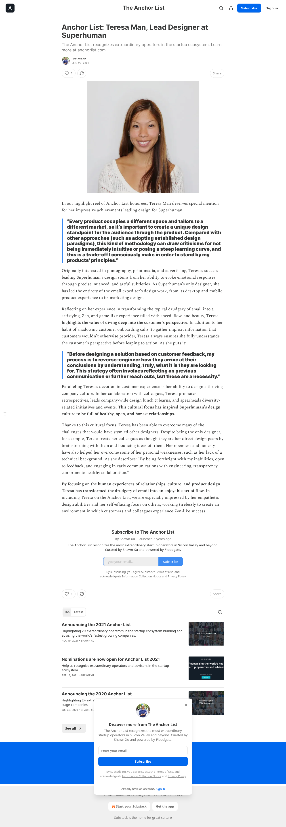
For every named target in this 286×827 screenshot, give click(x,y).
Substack (121, 817)
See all (70, 728)
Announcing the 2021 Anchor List (96, 624)
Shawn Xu (79, 58)
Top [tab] (66, 612)
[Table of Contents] (5, 413)
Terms (150, 795)
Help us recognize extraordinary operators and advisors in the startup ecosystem (115, 667)
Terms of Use (164, 772)
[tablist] (74, 612)
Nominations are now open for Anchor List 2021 (111, 659)
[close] (185, 705)
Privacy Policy (177, 776)
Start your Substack (131, 806)
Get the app (165, 806)
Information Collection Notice (141, 776)
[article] (143, 635)
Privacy (138, 795)
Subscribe (249, 8)
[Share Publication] (231, 8)
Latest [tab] (78, 612)
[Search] (221, 8)
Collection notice (170, 795)
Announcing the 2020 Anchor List (97, 694)
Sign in (272, 8)
